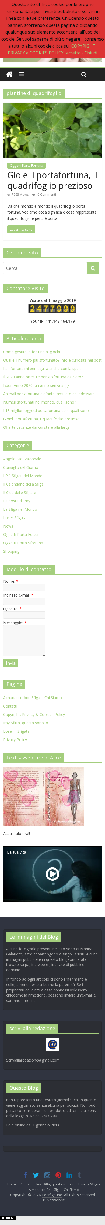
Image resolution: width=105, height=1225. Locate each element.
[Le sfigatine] (9, 74)
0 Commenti (46, 194)
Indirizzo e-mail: (18, 595)
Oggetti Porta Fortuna (26, 165)
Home (12, 1184)
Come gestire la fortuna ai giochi (31, 351)
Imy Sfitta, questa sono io (25, 722)
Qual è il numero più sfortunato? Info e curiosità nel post (52, 360)
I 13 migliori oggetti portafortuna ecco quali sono (46, 410)
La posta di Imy (16, 500)
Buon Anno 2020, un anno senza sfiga (36, 385)
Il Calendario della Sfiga (23, 484)
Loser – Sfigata (16, 731)
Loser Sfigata (14, 517)
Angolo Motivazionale (22, 458)
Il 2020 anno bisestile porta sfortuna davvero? (43, 376)
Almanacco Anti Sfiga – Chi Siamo (32, 697)
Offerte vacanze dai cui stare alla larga (36, 427)
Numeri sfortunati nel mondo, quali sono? (39, 402)
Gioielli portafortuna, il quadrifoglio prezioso (52, 180)
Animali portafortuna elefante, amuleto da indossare (49, 393)
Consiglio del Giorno (20, 467)
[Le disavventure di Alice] (43, 769)
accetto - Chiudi (81, 53)
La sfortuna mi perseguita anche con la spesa (43, 368)
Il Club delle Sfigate (19, 492)
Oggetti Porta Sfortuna (23, 542)
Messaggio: (14, 622)
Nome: (10, 581)
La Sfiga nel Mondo (20, 509)
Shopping (11, 551)
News (8, 526)
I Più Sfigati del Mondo (23, 475)
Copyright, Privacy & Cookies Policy (34, 714)
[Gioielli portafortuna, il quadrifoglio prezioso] (52, 106)
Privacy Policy (15, 739)
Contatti (10, 706)
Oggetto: (12, 608)
